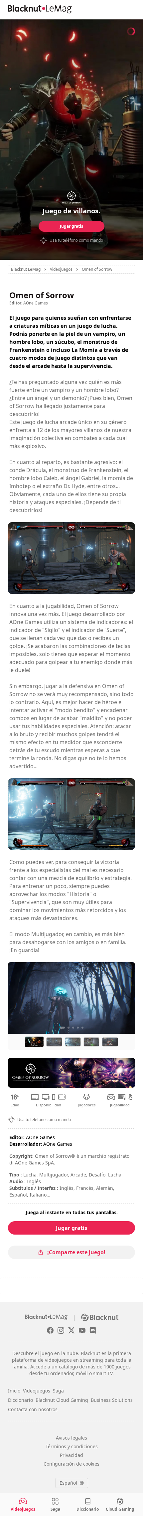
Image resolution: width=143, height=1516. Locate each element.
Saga (58, 1390)
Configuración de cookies (71, 1464)
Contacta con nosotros (33, 1409)
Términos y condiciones (72, 1446)
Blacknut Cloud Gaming (62, 1400)
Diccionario (20, 1400)
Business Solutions (112, 1400)
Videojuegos (36, 1390)
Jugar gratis (71, 226)
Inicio (14, 1390)
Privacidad (71, 1455)
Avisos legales (71, 1438)
